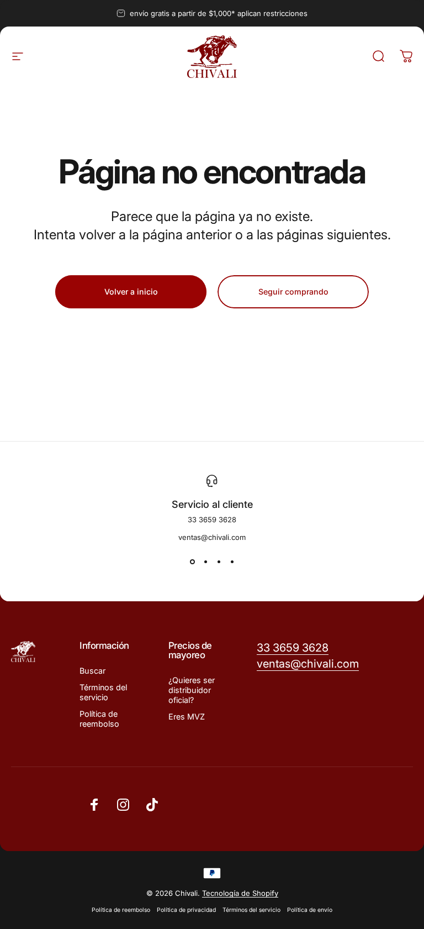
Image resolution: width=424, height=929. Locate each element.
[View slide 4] (232, 561)
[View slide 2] (205, 561)
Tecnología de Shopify (240, 893)
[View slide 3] (218, 561)
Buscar (92, 670)
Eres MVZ (186, 716)
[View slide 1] (192, 561)
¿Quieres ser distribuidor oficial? (191, 690)
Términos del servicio (103, 692)
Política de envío (309, 910)
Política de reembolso (99, 718)
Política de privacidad (186, 910)
